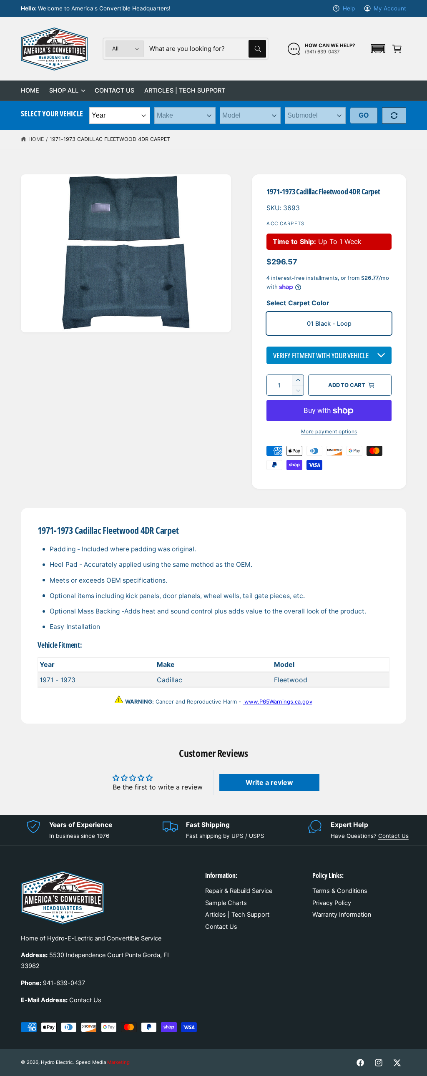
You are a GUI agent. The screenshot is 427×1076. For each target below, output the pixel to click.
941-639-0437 (64, 983)
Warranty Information (341, 914)
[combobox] (207, 49)
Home (36, 139)
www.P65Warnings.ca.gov (277, 701)
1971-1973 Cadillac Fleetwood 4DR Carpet (110, 139)
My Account (390, 8)
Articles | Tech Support (237, 914)
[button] (377, 48)
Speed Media (102, 1062)
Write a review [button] (269, 782)
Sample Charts (226, 903)
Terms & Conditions (339, 891)
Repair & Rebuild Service (238, 891)
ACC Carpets (285, 223)
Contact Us (393, 835)
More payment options (329, 431)
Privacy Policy (331, 903)
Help (348, 8)
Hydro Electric (57, 1062)
